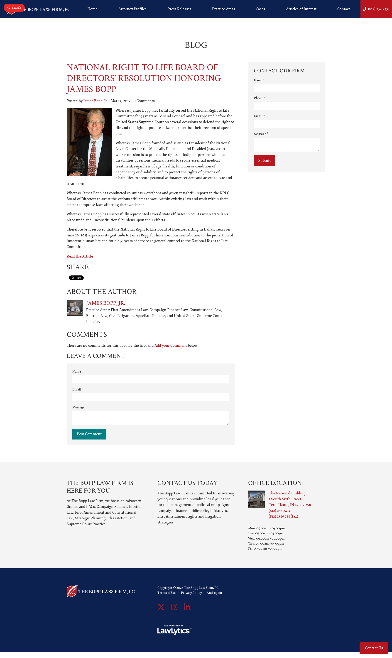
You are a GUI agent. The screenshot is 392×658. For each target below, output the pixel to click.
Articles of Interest (301, 9)
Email (76, 389)
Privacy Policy (191, 593)
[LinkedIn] (187, 607)
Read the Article (80, 256)
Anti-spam (214, 593)
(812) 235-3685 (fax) (283, 516)
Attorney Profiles (132, 9)
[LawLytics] (174, 630)
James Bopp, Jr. (95, 101)
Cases (260, 9)
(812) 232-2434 (379, 9)
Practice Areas (223, 9)
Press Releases (179, 9)
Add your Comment (170, 345)
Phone (259, 98)
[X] (161, 607)
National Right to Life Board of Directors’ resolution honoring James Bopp (144, 78)
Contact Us (374, 648)
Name (76, 371)
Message (78, 407)
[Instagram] (174, 607)
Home (93, 9)
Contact (343, 9)
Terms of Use (166, 593)
